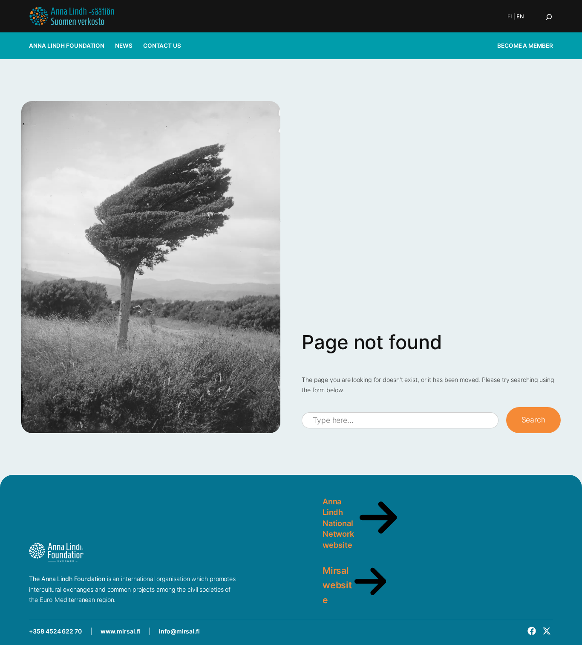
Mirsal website (337, 585)
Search (533, 419)
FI (509, 16)
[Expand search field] (549, 17)
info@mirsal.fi (179, 631)
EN (520, 16)
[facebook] (531, 631)
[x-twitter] (546, 631)
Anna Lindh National (338, 512)
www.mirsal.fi (121, 631)
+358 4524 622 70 (55, 631)
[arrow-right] (378, 536)
